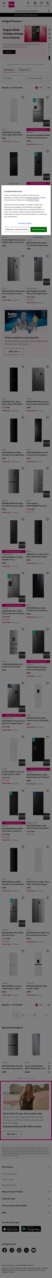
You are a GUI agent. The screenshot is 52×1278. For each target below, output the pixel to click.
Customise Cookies (25, 223)
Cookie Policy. (33, 200)
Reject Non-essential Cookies (17, 229)
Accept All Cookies (38, 229)
